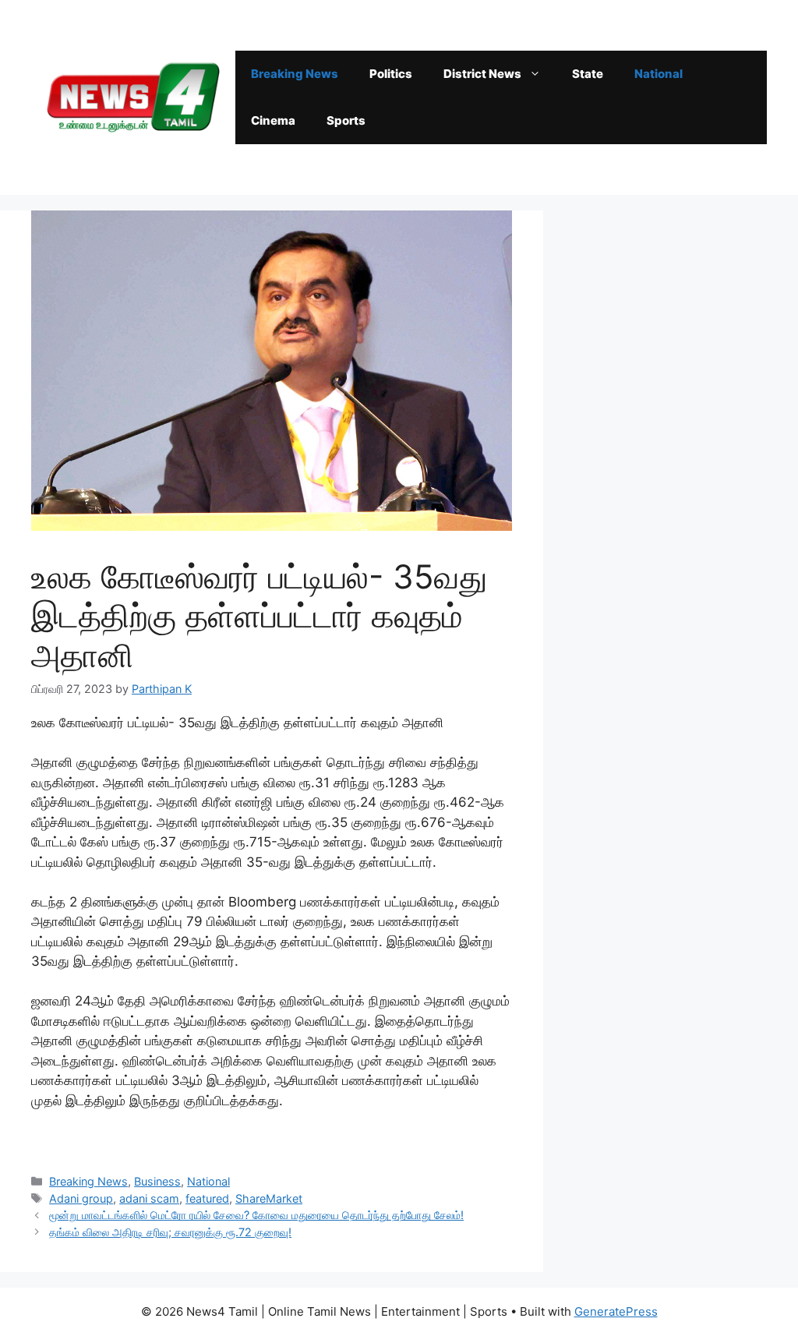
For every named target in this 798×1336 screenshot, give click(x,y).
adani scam (149, 1198)
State (587, 73)
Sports (346, 120)
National (658, 73)
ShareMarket (268, 1198)
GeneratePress (616, 1311)
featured (207, 1198)
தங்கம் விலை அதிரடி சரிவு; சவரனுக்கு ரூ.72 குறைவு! (170, 1232)
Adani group (81, 1198)
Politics (390, 73)
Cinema (273, 120)
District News (482, 73)
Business (157, 1181)
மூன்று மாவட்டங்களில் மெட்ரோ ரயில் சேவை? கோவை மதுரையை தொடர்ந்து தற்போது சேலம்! (256, 1214)
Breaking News (294, 73)
